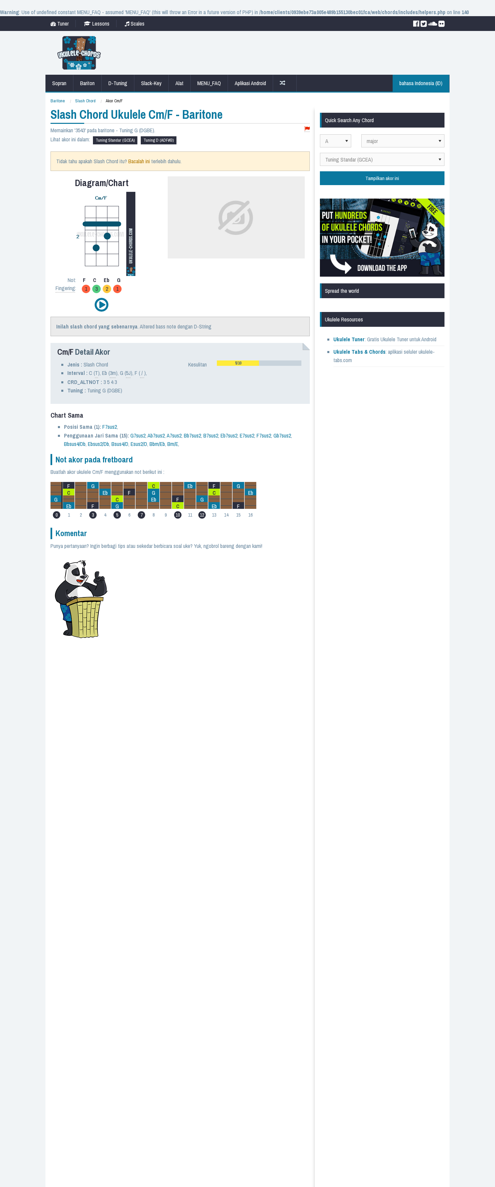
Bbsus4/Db (75, 444)
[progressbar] (259, 363)
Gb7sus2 (282, 435)
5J (128, 373)
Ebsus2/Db (98, 444)
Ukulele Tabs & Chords (359, 351)
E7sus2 (247, 435)
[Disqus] (213, 640)
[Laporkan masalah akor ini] (307, 129)
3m (113, 373)
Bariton (87, 83)
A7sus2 (174, 435)
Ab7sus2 (156, 435)
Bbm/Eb (157, 444)
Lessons (100, 23)
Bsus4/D (119, 444)
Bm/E (172, 444)
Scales (136, 23)
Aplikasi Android (250, 83)
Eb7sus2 (229, 435)
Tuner (62, 23)
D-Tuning (117, 83)
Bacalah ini (139, 161)
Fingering (65, 288)
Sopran (59, 83)
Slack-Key (151, 83)
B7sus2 (210, 435)
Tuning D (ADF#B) (158, 140)
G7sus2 (137, 435)
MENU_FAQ (209, 83)
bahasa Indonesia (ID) (420, 83)
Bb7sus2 (192, 435)
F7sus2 (109, 426)
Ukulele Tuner (349, 339)
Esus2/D (139, 444)
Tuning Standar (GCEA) (115, 140)
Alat (179, 83)
